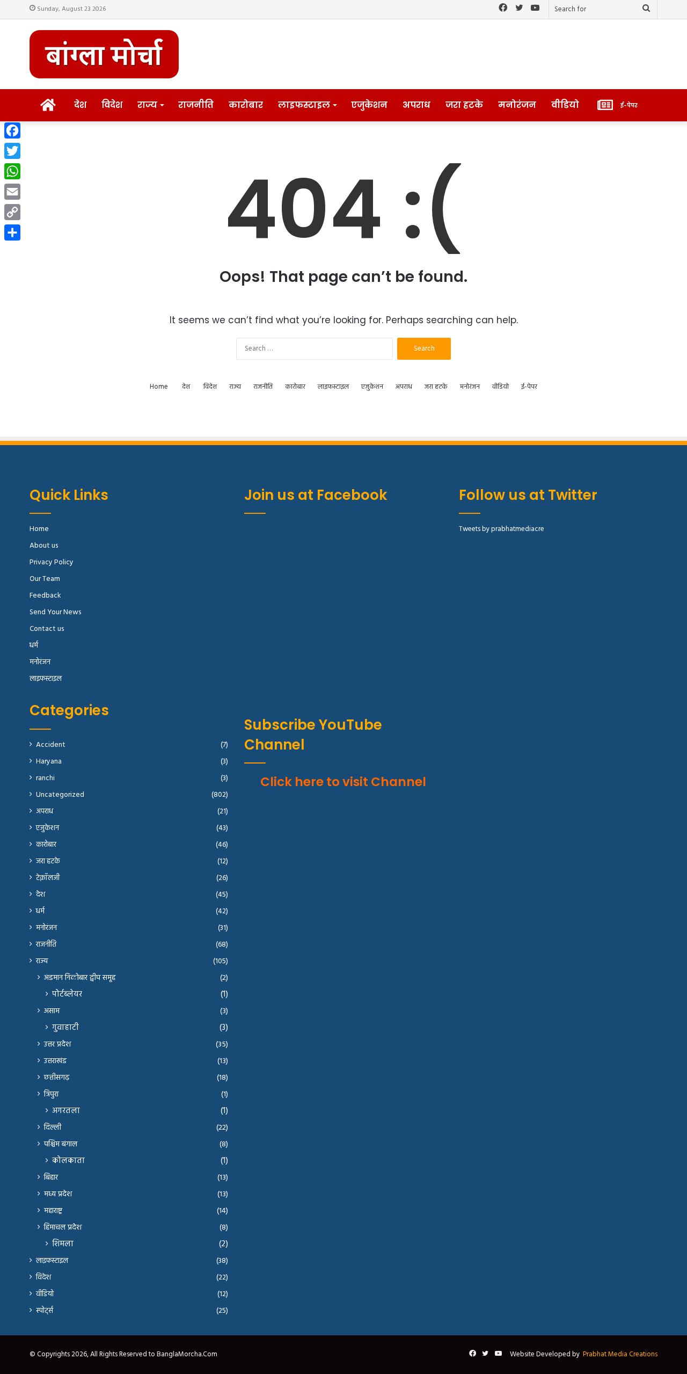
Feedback (45, 595)
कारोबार (246, 105)
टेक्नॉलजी (48, 878)
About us (44, 545)
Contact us (47, 629)
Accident (50, 745)
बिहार (51, 1177)
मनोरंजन (517, 105)
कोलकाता (68, 1161)
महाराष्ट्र (53, 1211)
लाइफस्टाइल (304, 105)
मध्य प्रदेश (58, 1194)
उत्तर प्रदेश (57, 1044)
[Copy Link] (12, 212)
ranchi (45, 778)
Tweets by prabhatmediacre (501, 529)
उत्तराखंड (55, 1061)
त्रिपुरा (51, 1094)
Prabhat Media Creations (620, 1354)
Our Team (45, 579)
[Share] (12, 232)
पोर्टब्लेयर (67, 994)
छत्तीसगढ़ (56, 1078)
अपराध (416, 105)
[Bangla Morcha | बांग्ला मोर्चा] (104, 54)
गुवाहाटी (65, 1028)
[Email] (12, 191)
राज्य (147, 105)
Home (159, 386)
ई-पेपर (529, 386)
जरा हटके (464, 105)
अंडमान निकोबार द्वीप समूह (79, 978)
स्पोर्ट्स (44, 1311)
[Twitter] (12, 151)
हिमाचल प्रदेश (63, 1227)
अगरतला (66, 1111)
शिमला (63, 1244)
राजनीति (196, 105)
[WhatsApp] (12, 171)
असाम (52, 1011)
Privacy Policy (52, 562)
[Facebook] (12, 130)
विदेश (111, 105)
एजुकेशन (369, 105)
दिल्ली (52, 1127)
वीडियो (565, 105)
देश (80, 105)
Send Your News (55, 612)
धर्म (34, 645)
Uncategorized (60, 795)
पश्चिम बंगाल (60, 1144)
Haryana (49, 761)
